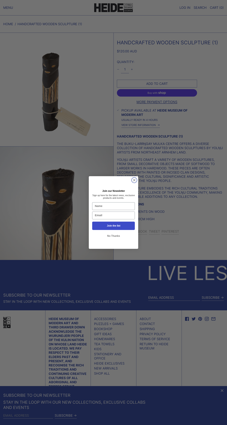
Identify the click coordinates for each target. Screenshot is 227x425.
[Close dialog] (134, 180)
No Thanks (113, 236)
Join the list (113, 225)
